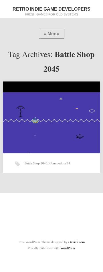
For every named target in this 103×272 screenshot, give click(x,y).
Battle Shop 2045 (36, 163)
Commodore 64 (59, 163)
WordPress (67, 248)
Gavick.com (76, 242)
